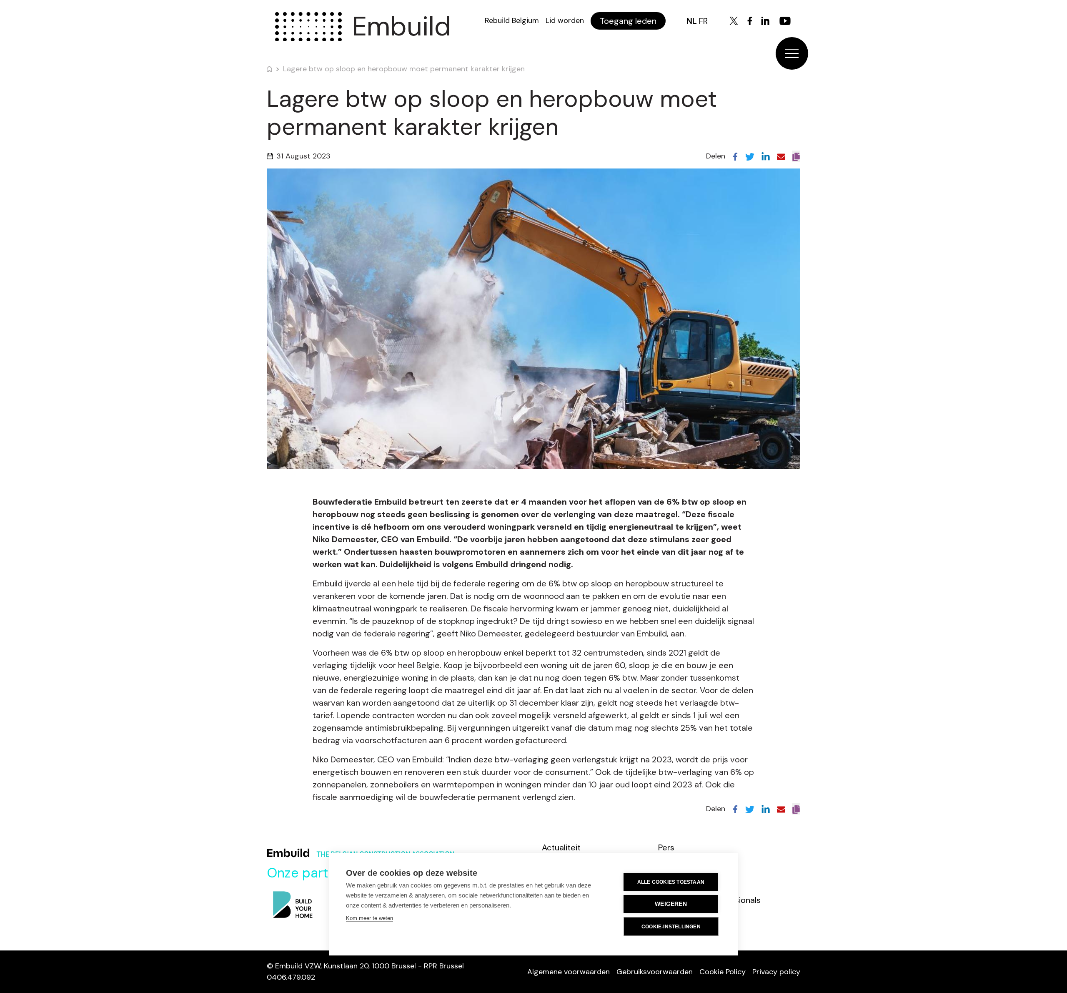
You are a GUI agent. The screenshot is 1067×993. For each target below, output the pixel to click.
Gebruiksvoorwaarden (654, 972)
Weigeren (671, 904)
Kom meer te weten (369, 918)
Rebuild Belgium (512, 20)
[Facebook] (749, 21)
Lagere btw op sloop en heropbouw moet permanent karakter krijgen (404, 69)
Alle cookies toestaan (670, 882)
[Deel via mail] (781, 156)
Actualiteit (561, 847)
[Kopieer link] (796, 156)
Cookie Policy (722, 972)
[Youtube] (785, 21)
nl (691, 20)
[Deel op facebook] (735, 156)
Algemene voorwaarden (568, 972)
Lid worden (565, 20)
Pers (666, 847)
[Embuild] (308, 27)
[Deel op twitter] (749, 156)
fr (703, 20)
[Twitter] (734, 21)
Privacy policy (776, 972)
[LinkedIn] (765, 21)
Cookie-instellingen (671, 927)
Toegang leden (628, 20)
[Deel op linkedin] (765, 156)
